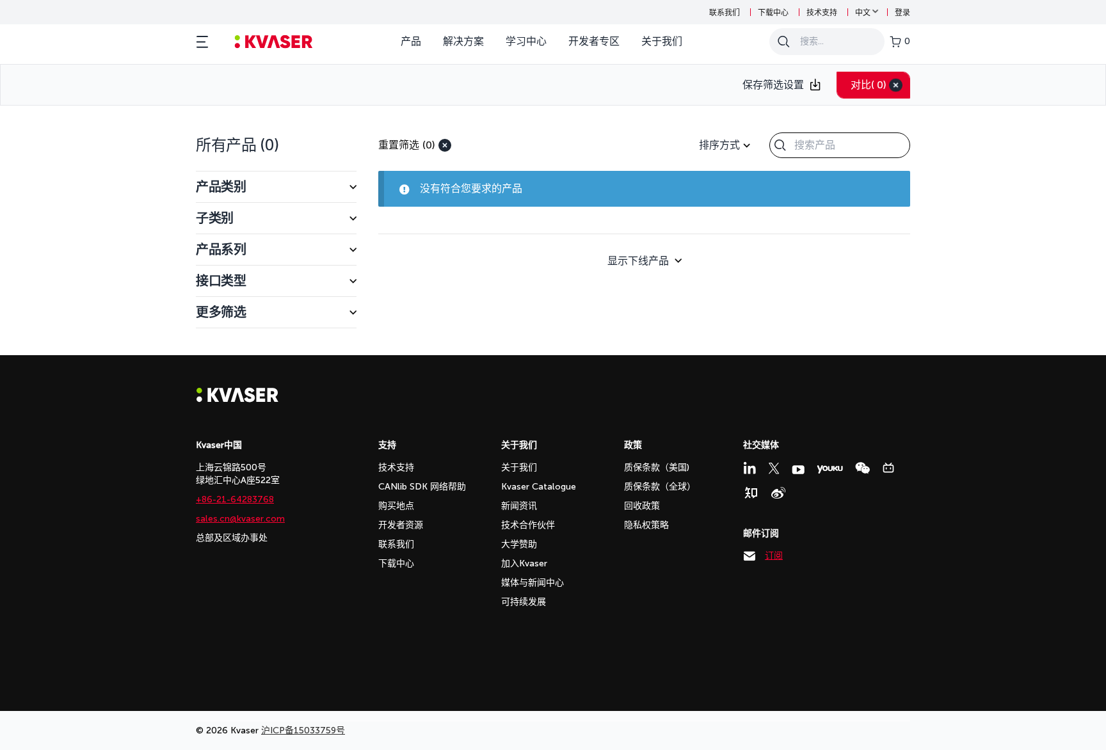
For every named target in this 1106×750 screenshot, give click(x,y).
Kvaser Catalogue (538, 486)
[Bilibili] (888, 467)
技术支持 (821, 12)
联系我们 (724, 12)
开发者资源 (400, 525)
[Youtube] (798, 469)
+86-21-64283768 (235, 499)
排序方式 (719, 145)
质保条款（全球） (660, 486)
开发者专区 (594, 41)
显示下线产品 (638, 261)
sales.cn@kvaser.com (240, 518)
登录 (902, 12)
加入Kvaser (524, 563)
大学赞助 (519, 544)
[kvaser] (273, 42)
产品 (411, 41)
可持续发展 (523, 601)
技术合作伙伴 (528, 525)
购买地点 (396, 505)
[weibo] (778, 492)
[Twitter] (774, 468)
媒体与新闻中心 (532, 582)
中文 (862, 12)
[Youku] (830, 469)
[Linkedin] (749, 467)
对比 (868, 85)
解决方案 (463, 41)
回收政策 (642, 505)
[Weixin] (862, 468)
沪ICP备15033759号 (303, 730)
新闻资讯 (519, 505)
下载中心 (773, 12)
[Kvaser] (237, 399)
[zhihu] (750, 492)
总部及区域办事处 (232, 537)
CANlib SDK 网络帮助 (422, 486)
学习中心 (526, 41)
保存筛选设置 (773, 85)
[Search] (783, 41)
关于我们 (661, 41)
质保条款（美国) (656, 467)
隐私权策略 (646, 525)
